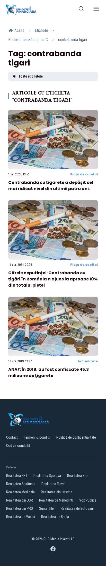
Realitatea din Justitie (56, 492)
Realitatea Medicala (20, 492)
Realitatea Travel (53, 484)
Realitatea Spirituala (20, 484)
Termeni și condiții (37, 437)
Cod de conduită (18, 446)
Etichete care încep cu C (28, 39)
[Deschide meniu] (96, 9)
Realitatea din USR (19, 500)
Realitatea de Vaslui (20, 517)
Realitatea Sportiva (47, 476)
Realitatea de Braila (55, 517)
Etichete (41, 30)
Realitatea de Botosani (77, 508)
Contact (12, 437)
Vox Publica (87, 500)
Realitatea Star (78, 476)
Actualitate (88, 361)
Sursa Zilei (47, 508)
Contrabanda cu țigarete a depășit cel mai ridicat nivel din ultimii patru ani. (50, 186)
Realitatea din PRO (19, 508)
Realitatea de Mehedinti (56, 500)
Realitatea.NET (16, 476)
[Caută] (81, 10)
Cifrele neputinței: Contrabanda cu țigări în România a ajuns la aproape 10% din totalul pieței (53, 279)
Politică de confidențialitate (76, 437)
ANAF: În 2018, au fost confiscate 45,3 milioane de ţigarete (48, 372)
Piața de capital (84, 174)
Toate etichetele (31, 76)
